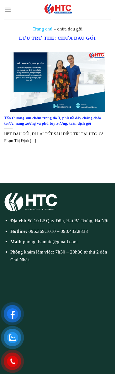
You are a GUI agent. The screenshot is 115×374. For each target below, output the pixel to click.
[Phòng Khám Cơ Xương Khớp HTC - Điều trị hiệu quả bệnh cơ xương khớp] (57, 10)
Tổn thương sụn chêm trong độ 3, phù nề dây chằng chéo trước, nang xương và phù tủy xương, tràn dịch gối (52, 121)
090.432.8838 (74, 231)
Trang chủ (42, 29)
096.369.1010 (42, 231)
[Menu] (7, 10)
